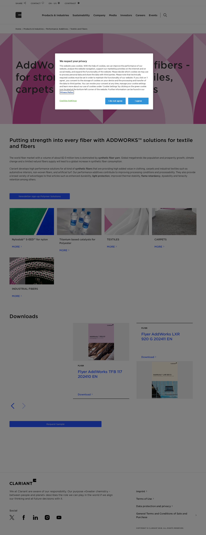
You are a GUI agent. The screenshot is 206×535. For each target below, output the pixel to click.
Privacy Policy (66, 92)
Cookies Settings (68, 100)
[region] (104, 81)
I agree (138, 101)
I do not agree (115, 101)
